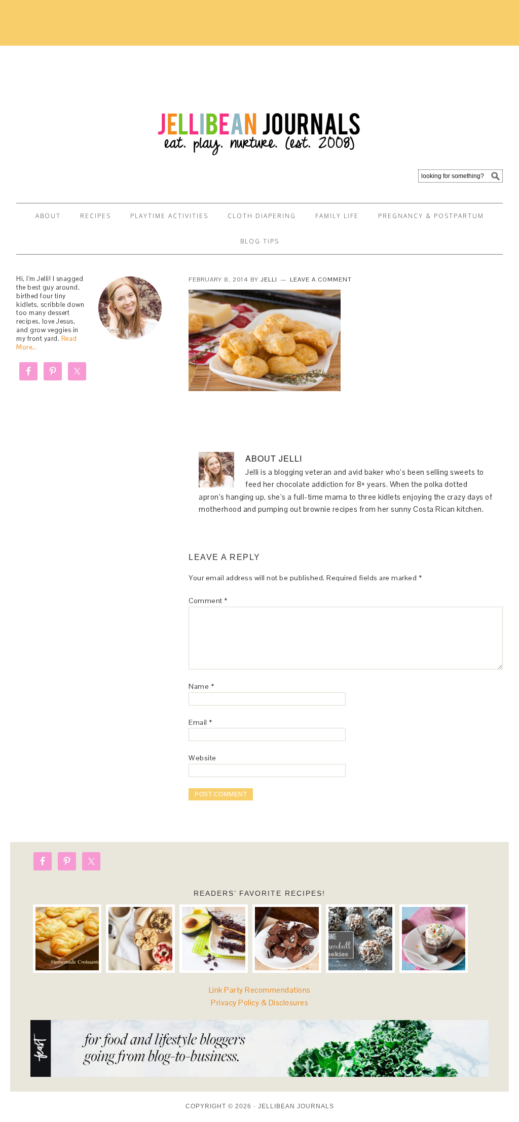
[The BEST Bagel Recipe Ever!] (140, 939)
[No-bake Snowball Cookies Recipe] (360, 939)
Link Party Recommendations (260, 990)
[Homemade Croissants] (67, 939)
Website (202, 757)
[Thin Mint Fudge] (287, 939)
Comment (208, 600)
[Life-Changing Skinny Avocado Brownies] (214, 939)
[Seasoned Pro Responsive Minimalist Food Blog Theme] (259, 1074)
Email (200, 722)
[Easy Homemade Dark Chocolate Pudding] (434, 939)
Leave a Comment (321, 279)
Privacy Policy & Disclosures (259, 1002)
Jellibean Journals (107, 97)
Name (201, 686)
